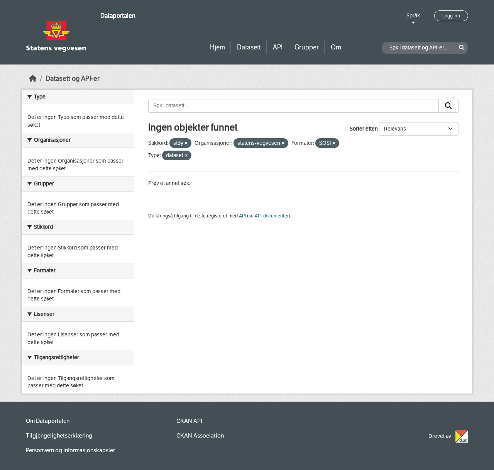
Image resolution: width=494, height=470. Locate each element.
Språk (413, 15)
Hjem (217, 47)
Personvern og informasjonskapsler (70, 450)
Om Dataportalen (47, 420)
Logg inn (451, 16)
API (278, 47)
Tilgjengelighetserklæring (59, 435)
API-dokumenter (272, 216)
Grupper (306, 47)
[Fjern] (186, 143)
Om (336, 47)
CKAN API (189, 420)
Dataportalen (117, 15)
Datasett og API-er (73, 79)
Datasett (249, 47)
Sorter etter (363, 129)
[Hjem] (33, 79)
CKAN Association (200, 435)
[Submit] (448, 106)
